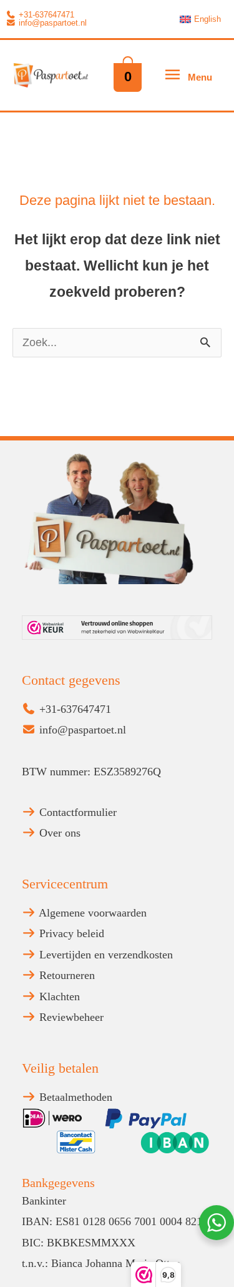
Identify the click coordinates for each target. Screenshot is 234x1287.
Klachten (58, 996)
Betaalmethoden (74, 1097)
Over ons (58, 833)
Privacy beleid (70, 933)
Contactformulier (76, 812)
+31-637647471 (45, 15)
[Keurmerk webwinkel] (117, 627)
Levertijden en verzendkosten (104, 954)
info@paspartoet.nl (51, 23)
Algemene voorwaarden (91, 913)
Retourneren (65, 975)
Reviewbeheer (70, 1017)
